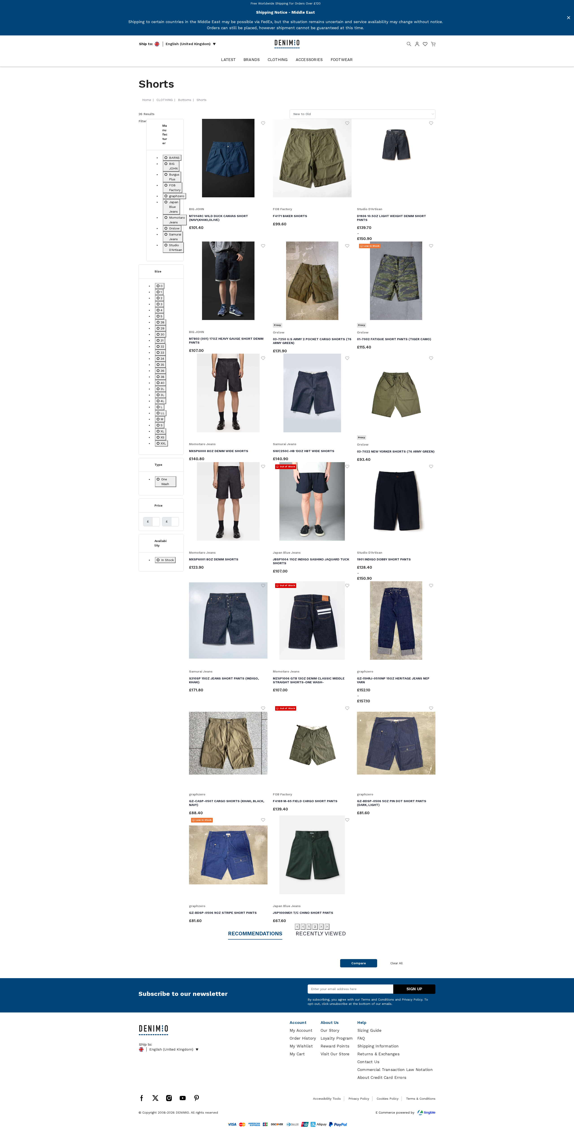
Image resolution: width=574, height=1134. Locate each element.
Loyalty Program (337, 1038)
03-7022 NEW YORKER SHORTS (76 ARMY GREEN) (396, 451)
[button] (417, 45)
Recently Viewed (321, 933)
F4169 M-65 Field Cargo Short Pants (305, 801)
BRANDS (252, 59)
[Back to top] (563, 1107)
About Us (330, 1022)
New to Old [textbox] (302, 114)
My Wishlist (301, 1046)
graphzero (365, 671)
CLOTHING (278, 59)
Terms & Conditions (420, 1098)
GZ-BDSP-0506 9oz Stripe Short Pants (223, 912)
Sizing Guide (369, 1030)
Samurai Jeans (284, 444)
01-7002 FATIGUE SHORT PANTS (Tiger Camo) (394, 339)
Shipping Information (378, 1046)
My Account (301, 1030)
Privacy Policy (412, 999)
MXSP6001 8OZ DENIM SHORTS (213, 559)
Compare (358, 963)
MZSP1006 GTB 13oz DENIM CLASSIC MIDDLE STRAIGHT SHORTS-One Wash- (309, 680)
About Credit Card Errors (381, 1077)
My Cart (297, 1054)
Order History (303, 1038)
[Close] (568, 17)
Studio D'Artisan (369, 209)
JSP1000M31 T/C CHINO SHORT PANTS (303, 912)
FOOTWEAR (342, 59)
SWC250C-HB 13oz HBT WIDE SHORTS (303, 451)
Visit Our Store (335, 1054)
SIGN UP (414, 989)
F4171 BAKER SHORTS (290, 216)
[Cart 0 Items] (433, 45)
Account (298, 1022)
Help (361, 1022)
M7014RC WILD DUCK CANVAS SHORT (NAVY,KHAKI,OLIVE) (218, 218)
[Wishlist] (263, 123)
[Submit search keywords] (409, 45)
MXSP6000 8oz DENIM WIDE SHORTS (218, 451)
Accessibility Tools (327, 1098)
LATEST (228, 59)
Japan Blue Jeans (287, 552)
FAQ (361, 1038)
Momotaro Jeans (202, 444)
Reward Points (335, 1046)
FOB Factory (282, 209)
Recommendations (255, 933)
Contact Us (368, 1062)
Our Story (330, 1030)
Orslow (278, 332)
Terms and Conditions (377, 999)
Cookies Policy (387, 1098)
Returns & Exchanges (378, 1054)
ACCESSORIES (309, 59)
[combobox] (362, 114)
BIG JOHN (196, 209)
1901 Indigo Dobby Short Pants (384, 559)
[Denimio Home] (287, 44)
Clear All (396, 963)
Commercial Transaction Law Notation (395, 1069)
